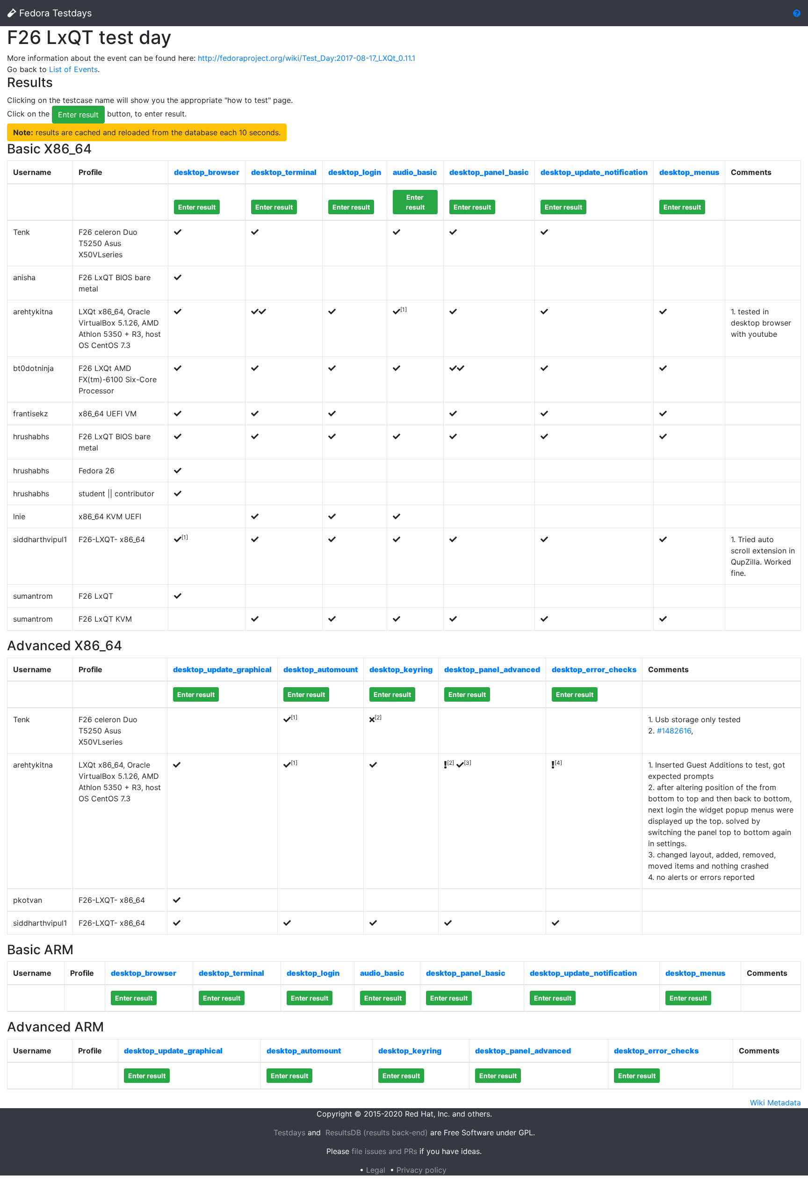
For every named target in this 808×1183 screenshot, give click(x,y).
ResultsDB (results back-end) (376, 1132)
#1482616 (674, 730)
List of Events (73, 69)
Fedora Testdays (54, 13)
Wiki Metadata (775, 1102)
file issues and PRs (384, 1151)
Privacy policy (422, 1170)
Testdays (289, 1132)
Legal (375, 1170)
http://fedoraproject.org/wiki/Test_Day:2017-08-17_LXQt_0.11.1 (306, 58)
